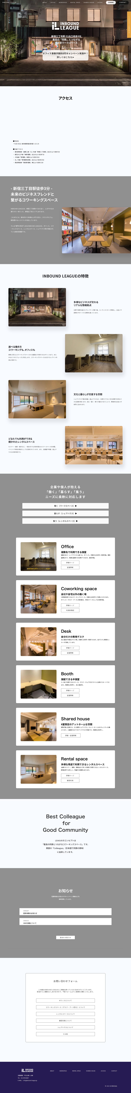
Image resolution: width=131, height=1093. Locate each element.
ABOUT (44, 2)
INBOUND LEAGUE (9, 2)
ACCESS (100, 2)
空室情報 (111, 2)
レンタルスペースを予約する (129, 24)
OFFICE (53, 2)
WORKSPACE (63, 2)
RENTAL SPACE (75, 2)
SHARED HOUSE (89, 2)
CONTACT (122, 2)
